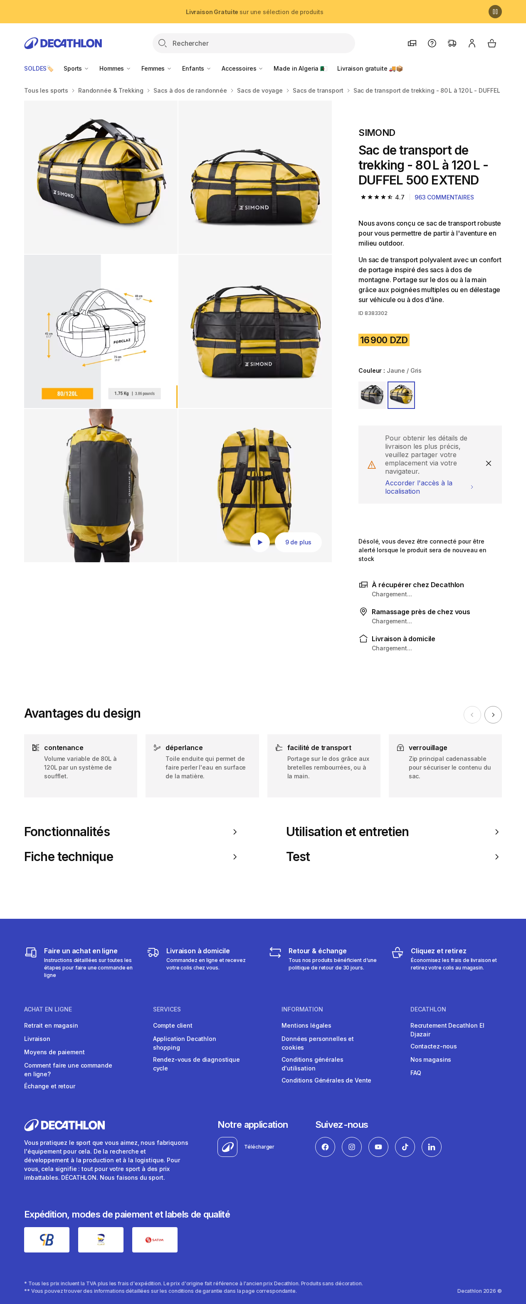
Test (298, 856)
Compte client (173, 1025)
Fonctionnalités (67, 831)
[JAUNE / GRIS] (401, 395)
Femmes (153, 68)
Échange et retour (49, 1086)
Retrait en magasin (51, 1025)
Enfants (194, 68)
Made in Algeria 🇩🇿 (300, 68)
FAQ (415, 1072)
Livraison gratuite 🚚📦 (370, 68)
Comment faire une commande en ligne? (68, 1070)
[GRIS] (372, 395)
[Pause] (495, 11)
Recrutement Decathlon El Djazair (447, 1030)
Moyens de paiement (54, 1052)
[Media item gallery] (178, 331)
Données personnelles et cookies (318, 1043)
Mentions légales (306, 1025)
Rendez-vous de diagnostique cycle (196, 1064)
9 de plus (298, 542)
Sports (74, 68)
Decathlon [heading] (428, 1009)
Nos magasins (430, 1059)
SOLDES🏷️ (39, 68)
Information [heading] (302, 1009)
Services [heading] (167, 1009)
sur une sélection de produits (255, 11)
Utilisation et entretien (347, 831)
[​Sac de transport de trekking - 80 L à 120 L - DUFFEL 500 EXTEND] (101, 177)
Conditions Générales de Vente (326, 1080)
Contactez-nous (433, 1046)
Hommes (112, 68)
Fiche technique (68, 856)
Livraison (37, 1038)
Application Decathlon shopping (184, 1043)
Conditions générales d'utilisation (312, 1064)
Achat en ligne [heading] (48, 1009)
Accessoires (240, 68)
